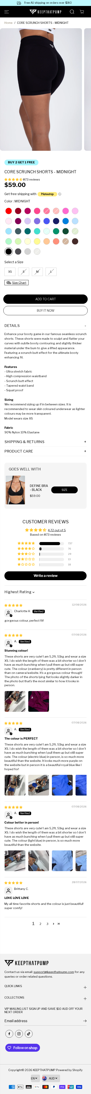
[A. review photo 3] (62, 785)
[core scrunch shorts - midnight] (41, 89)
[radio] (8, 211)
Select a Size (13, 262)
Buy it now (45, 310)
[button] (7, 11)
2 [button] (40, 924)
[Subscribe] (85, 1021)
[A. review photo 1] (15, 701)
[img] (13, 605)
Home (8, 22)
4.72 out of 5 (57, 530)
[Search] (72, 12)
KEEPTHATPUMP (44, 1070)
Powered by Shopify (69, 1070)
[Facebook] (9, 1034)
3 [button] (47, 924)
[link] (45, 962)
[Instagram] (19, 1034)
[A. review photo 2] (38, 701)
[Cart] (82, 12)
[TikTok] (29, 1034)
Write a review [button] (46, 576)
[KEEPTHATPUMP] (45, 12)
